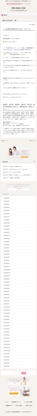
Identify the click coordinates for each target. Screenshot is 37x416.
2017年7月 (6, 322)
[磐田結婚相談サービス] (18, 5)
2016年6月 (6, 363)
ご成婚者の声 (8, 405)
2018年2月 (6, 301)
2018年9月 (6, 279)
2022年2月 (6, 210)
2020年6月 (6, 232)
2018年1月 (6, 304)
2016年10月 (7, 350)
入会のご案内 (18, 405)
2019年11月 (7, 235)
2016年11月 (7, 347)
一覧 (34, 161)
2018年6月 (6, 288)
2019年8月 (6, 244)
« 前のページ (4, 140)
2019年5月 (6, 254)
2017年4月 (6, 332)
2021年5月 (6, 220)
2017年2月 (6, 338)
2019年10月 (7, 238)
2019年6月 (6, 251)
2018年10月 (7, 276)
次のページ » (32, 140)
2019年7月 (6, 248)
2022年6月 (6, 204)
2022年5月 (6, 207)
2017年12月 (7, 307)
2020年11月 (7, 223)
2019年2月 (6, 263)
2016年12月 (7, 344)
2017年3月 (6, 335)
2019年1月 (6, 266)
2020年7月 (6, 229)
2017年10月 (7, 313)
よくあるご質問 (28, 402)
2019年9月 (6, 241)
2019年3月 (6, 260)
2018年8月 (6, 282)
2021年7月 (6, 216)
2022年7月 (6, 201)
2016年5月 (6, 366)
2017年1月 (6, 341)
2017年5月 (6, 329)
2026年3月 (6, 198)
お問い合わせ (28, 405)
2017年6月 (6, 325)
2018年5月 (6, 291)
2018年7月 (6, 285)
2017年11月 (7, 310)
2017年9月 (6, 316)
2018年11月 (7, 272)
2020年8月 (6, 226)
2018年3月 (6, 297)
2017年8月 (6, 319)
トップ (6, 402)
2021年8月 (6, 213)
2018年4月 (6, 294)
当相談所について (16, 402)
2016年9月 (6, 353)
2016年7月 (6, 360)
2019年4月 (6, 257)
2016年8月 (6, 357)
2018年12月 (7, 269)
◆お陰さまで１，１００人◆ (16, 48)
